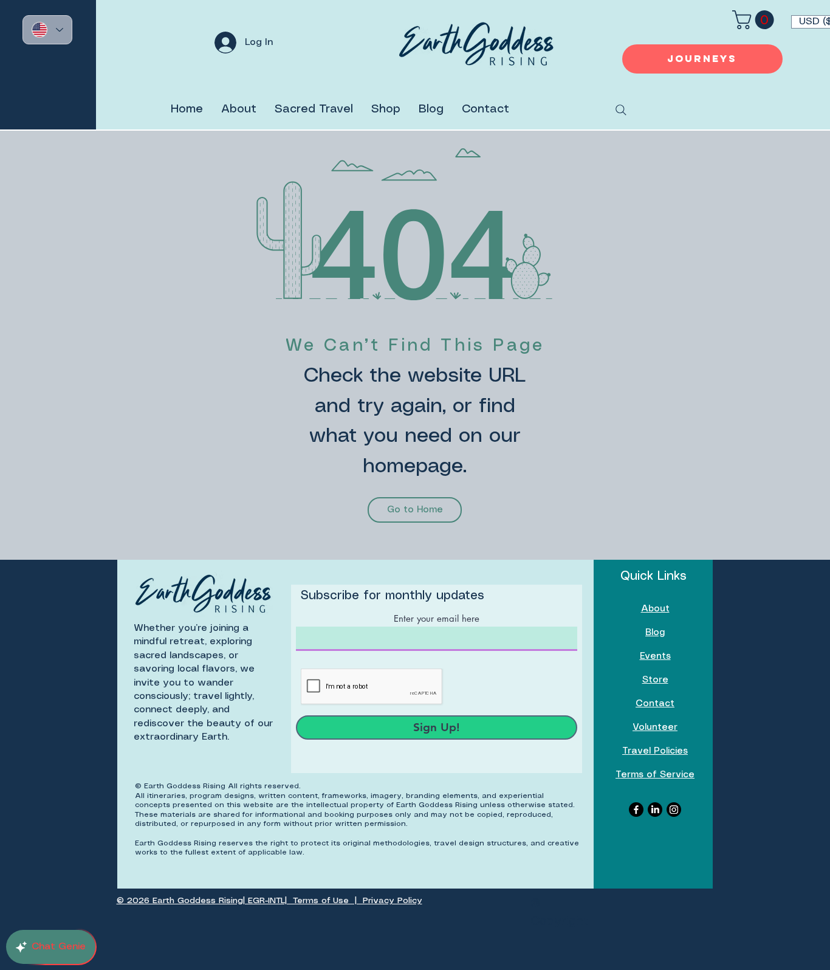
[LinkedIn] (655, 809)
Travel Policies (655, 751)
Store (655, 680)
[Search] (621, 110)
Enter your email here (436, 618)
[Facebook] (636, 809)
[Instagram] (674, 809)
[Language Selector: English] (47, 29)
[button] (755, 19)
